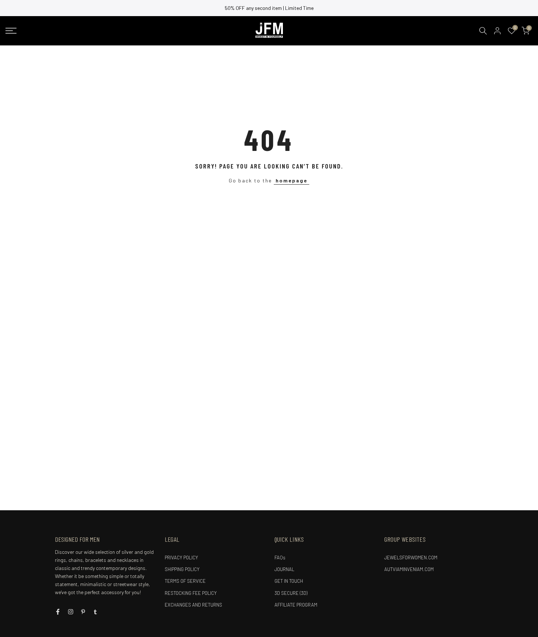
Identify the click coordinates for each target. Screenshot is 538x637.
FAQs (279, 557)
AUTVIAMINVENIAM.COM (409, 569)
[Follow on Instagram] (70, 611)
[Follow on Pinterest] (83, 611)
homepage (291, 180)
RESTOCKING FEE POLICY (191, 593)
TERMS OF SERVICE (185, 581)
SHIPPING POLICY (182, 569)
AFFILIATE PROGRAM (295, 605)
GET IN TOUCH (288, 581)
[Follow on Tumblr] (95, 611)
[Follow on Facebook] (58, 611)
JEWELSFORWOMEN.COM (410, 557)
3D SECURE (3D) (290, 593)
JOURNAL (284, 569)
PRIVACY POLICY (181, 557)
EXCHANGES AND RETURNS (193, 605)
